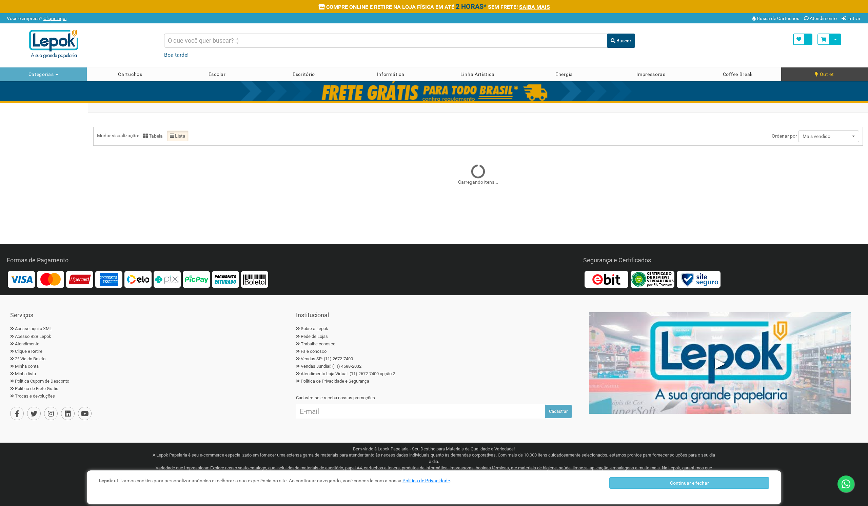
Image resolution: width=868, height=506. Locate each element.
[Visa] (21, 279)
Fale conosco (314, 351)
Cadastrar (558, 411)
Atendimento (823, 18)
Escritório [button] (304, 74)
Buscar (623, 40)
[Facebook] (17, 413)
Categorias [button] (41, 74)
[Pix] (167, 279)
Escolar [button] (217, 74)
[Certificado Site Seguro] (698, 279)
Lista (179, 136)
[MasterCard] (50, 279)
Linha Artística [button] (477, 74)
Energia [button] (564, 74)
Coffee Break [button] (738, 74)
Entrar (853, 18)
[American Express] (108, 279)
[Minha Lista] (802, 39)
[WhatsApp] (845, 483)
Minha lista (25, 373)
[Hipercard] (79, 279)
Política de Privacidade (426, 480)
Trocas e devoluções (35, 396)
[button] (828, 136)
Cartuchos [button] (130, 74)
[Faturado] (225, 279)
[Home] (90, 44)
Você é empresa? (36, 18)
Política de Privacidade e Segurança (335, 381)
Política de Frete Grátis (36, 388)
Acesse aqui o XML (33, 328)
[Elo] (138, 279)
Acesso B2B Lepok (33, 336)
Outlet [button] (826, 74)
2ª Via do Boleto (30, 358)
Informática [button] (391, 74)
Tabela (155, 136)
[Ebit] (606, 279)
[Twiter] (34, 413)
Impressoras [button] (651, 74)
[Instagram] (51, 413)
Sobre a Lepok (314, 328)
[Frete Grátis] (434, 91)
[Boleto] (254, 279)
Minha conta (27, 366)
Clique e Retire (28, 351)
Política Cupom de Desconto (42, 381)
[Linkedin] (68, 413)
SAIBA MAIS (534, 7)
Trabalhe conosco (318, 343)
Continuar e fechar (689, 483)
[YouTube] (85, 413)
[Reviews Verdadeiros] (652, 279)
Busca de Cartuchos (777, 18)
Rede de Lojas (314, 336)
